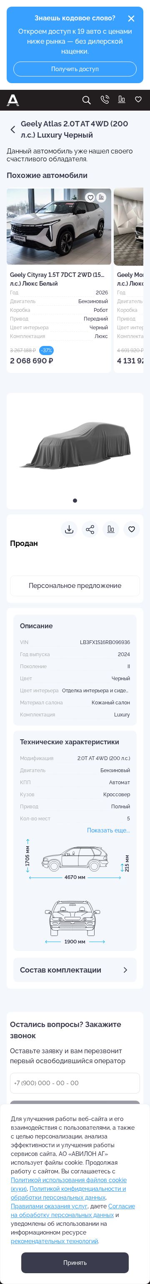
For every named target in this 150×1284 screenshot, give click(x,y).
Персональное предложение (75, 586)
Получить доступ (75, 69)
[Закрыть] (131, 19)
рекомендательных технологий (54, 1241)
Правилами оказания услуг (49, 1206)
